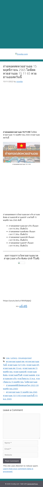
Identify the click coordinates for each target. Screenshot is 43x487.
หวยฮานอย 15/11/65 (17, 365)
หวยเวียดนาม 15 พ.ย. (26, 378)
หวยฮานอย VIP (32, 365)
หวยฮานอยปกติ (20, 371)
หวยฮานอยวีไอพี (15, 375)
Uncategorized (25, 358)
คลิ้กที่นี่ (23, 306)
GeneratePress (32, 484)
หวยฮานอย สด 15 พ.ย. (12, 368)
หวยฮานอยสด (29, 375)
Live (8, 358)
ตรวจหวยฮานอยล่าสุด (15, 361)
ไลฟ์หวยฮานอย (30, 382)
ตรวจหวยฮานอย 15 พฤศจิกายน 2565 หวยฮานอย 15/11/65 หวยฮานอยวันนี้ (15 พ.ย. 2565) (20, 395)
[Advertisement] (21, 24)
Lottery (13, 358)
